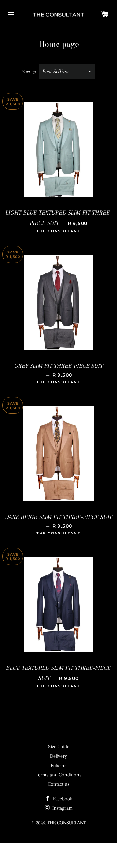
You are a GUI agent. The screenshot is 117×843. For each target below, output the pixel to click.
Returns (58, 765)
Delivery (58, 756)
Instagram (62, 808)
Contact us (58, 784)
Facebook (62, 799)
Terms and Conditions (58, 775)
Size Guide (58, 746)
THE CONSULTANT (66, 823)
